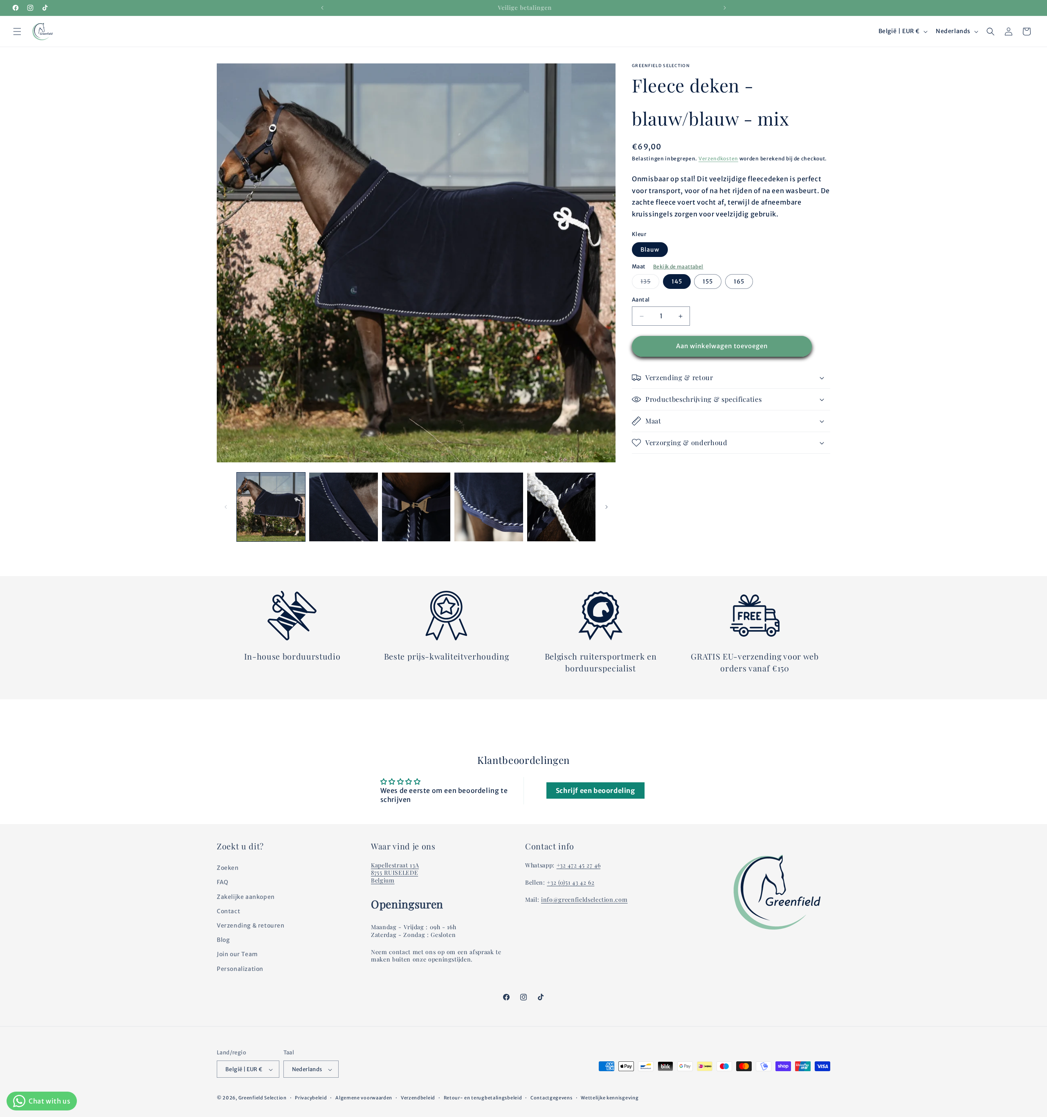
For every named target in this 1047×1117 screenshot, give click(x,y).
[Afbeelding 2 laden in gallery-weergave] (343, 507)
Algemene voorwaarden (363, 1098)
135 (649, 283)
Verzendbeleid (418, 1098)
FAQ (223, 882)
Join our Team (237, 954)
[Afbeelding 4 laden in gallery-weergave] (488, 507)
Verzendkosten (718, 158)
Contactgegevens (551, 1098)
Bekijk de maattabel (678, 266)
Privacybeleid (311, 1098)
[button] (17, 32)
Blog (223, 940)
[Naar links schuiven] (226, 507)
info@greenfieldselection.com (584, 900)
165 (739, 282)
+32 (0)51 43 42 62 (570, 883)
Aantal (640, 300)
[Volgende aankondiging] (725, 8)
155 (708, 282)
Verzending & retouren (251, 925)
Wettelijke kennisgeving (609, 1098)
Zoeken (228, 868)
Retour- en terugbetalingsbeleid (483, 1098)
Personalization (240, 969)
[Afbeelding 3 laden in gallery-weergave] (416, 507)
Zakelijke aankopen (246, 897)
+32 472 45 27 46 (579, 865)
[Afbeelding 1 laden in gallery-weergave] (271, 507)
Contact (228, 911)
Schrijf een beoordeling (595, 790)
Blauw (649, 249)
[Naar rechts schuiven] (607, 507)
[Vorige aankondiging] (322, 8)
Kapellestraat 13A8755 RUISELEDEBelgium (395, 873)
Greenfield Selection (262, 1098)
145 (677, 282)
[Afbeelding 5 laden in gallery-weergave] (561, 507)
